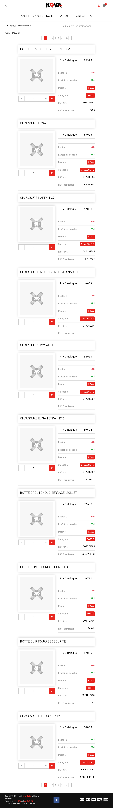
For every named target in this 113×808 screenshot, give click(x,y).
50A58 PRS (89, 184)
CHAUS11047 (88, 769)
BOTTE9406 (89, 620)
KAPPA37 (90, 259)
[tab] (30, 26)
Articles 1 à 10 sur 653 (13, 33)
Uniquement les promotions (76, 26)
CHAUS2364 (89, 177)
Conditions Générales (12, 803)
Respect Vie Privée (29, 803)
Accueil (25, 16)
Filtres (20, 25)
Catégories (65, 16)
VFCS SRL (17, 801)
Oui (93, 80)
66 (67, 38)
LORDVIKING (88, 554)
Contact (80, 16)
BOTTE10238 (88, 695)
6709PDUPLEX (87, 777)
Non (92, 72)
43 (93, 702)
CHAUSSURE (87, 169)
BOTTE (90, 95)
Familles (51, 16)
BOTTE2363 (89, 102)
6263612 (90, 479)
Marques (38, 16)
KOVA (91, 88)
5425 (92, 110)
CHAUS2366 (89, 325)
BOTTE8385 (89, 546)
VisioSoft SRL (28, 801)
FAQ (90, 16)
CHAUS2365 (89, 251)
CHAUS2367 (89, 399)
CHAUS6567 (89, 472)
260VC (91, 628)
